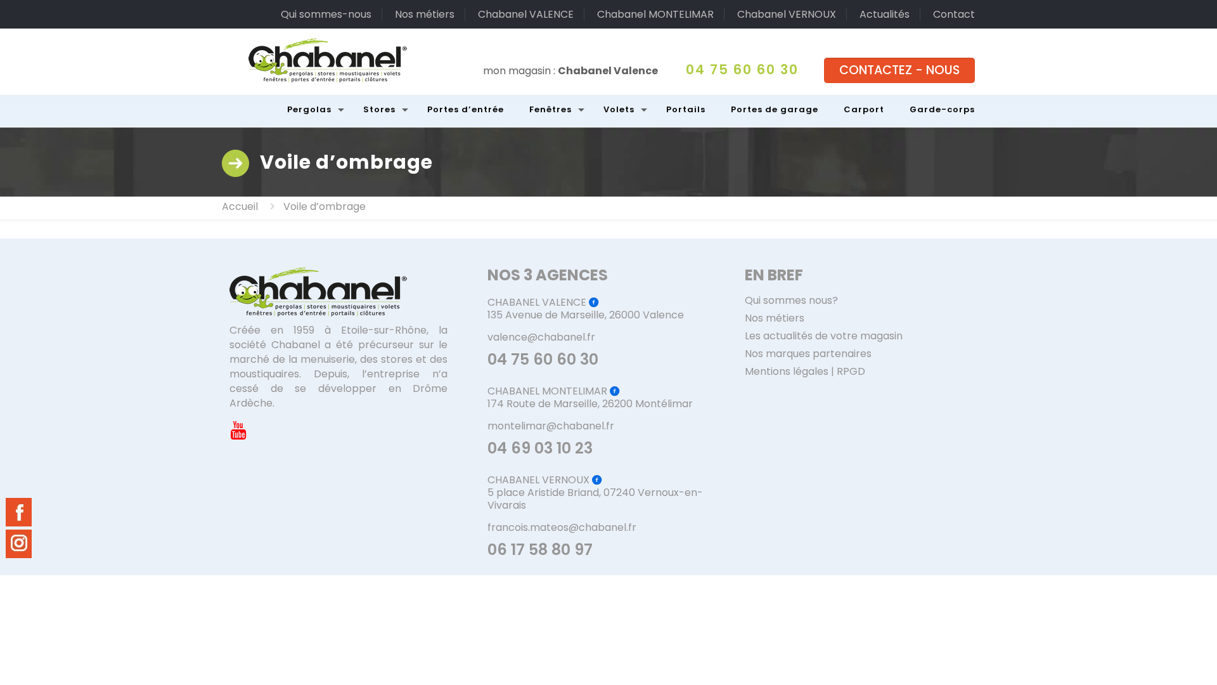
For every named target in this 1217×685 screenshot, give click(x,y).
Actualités (885, 14)
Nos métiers (424, 14)
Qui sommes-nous (326, 14)
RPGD (851, 371)
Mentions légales (786, 371)
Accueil (240, 206)
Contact (954, 14)
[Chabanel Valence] (327, 60)
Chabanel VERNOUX (786, 14)
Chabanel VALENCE (526, 14)
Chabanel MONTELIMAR (655, 14)
